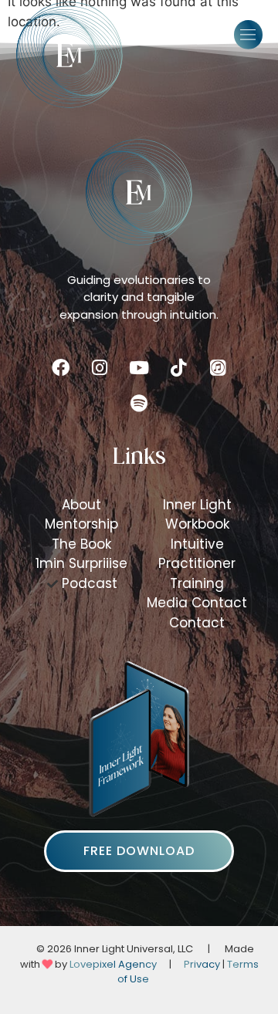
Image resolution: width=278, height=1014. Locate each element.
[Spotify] (139, 403)
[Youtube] (139, 368)
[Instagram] (99, 368)
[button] (248, 34)
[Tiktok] (178, 368)
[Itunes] (218, 368)
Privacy (202, 964)
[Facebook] (60, 368)
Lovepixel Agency (113, 964)
